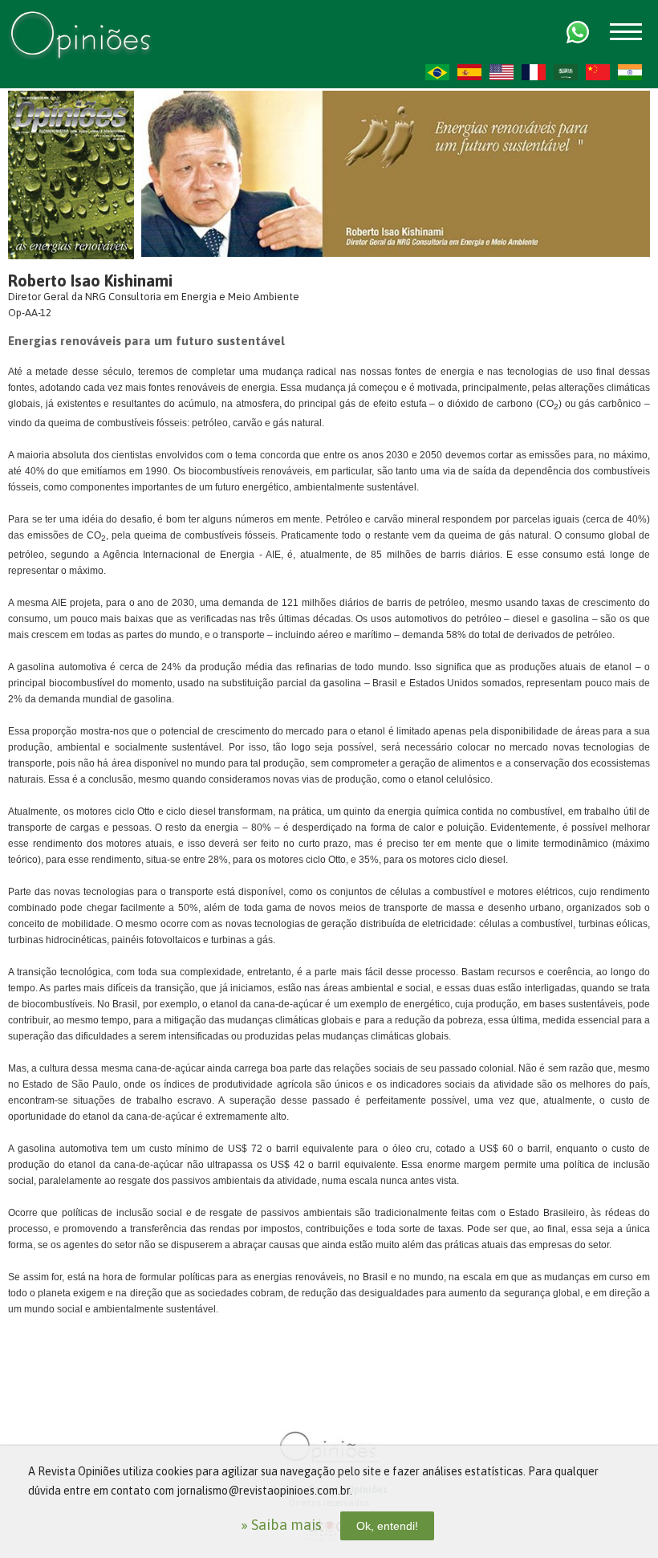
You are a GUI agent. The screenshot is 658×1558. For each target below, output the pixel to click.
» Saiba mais (281, 1524)
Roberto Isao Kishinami (90, 280)
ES (469, 72)
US (501, 72)
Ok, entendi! (387, 1525)
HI (630, 72)
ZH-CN (598, 72)
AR (566, 72)
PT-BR (437, 72)
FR (534, 72)
